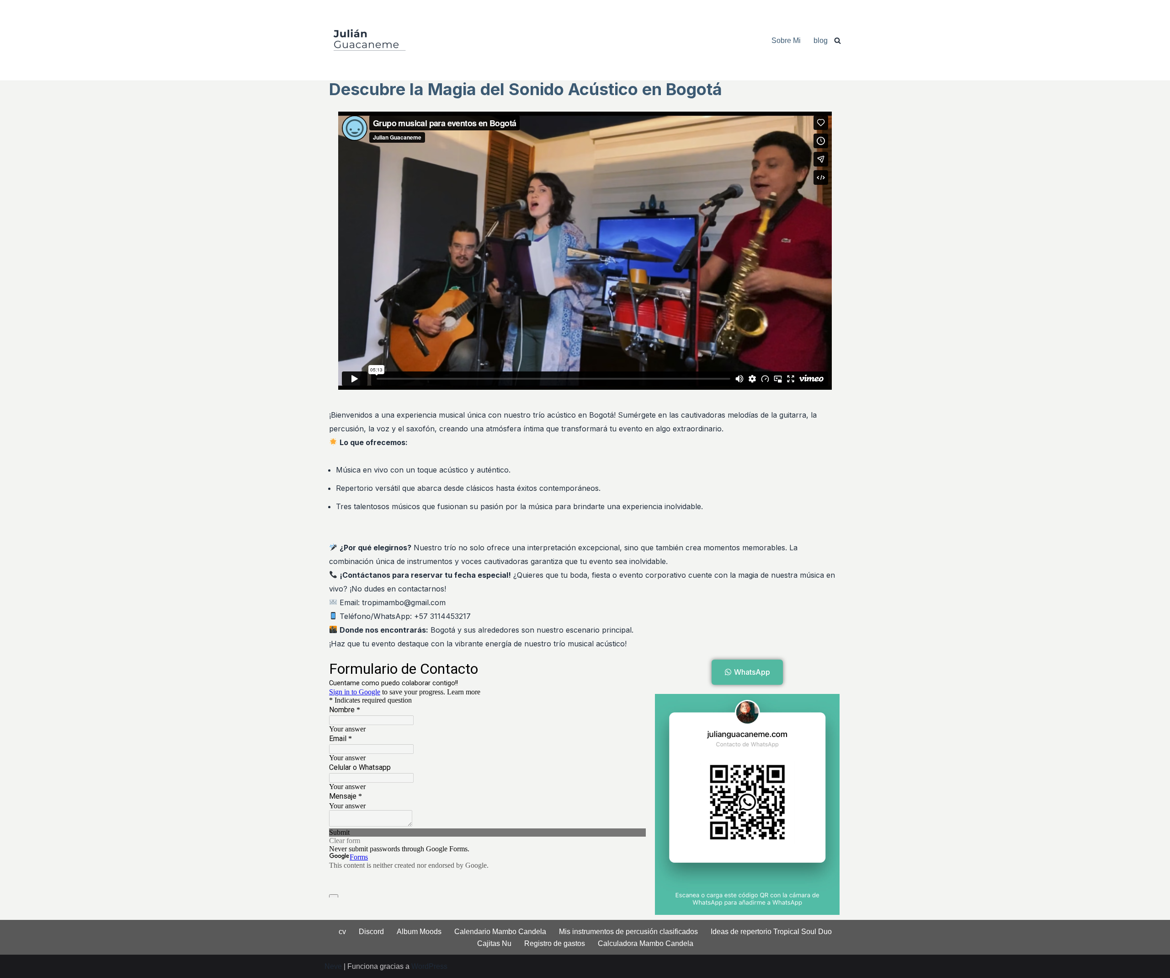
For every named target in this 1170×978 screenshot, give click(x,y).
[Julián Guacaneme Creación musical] (370, 40)
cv (342, 931)
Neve (333, 966)
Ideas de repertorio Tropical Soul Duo (771, 931)
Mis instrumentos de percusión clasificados (628, 931)
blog (821, 40)
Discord (371, 931)
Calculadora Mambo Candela (645, 943)
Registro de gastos (554, 943)
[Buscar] (837, 40)
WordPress (429, 966)
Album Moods (419, 931)
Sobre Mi (786, 40)
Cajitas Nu (494, 943)
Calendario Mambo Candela (500, 931)
